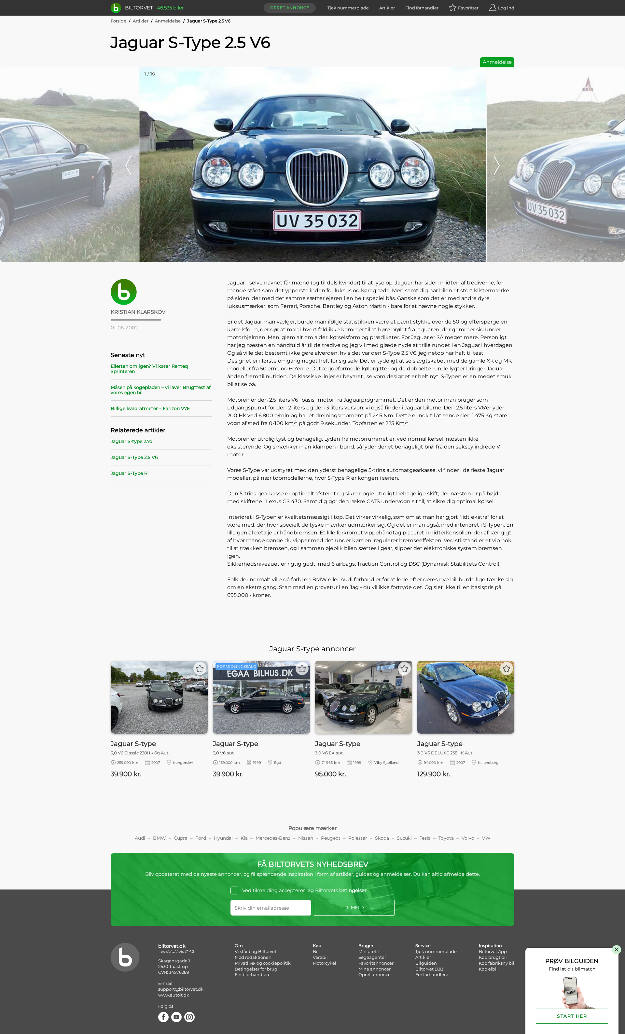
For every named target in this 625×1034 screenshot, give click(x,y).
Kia (244, 838)
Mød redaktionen (253, 957)
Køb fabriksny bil (496, 963)
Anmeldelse (168, 20)
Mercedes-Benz (273, 838)
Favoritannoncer (376, 963)
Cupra (181, 838)
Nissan (305, 838)
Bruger (365, 945)
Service (423, 945)
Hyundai (223, 838)
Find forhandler (421, 7)
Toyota (446, 838)
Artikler (387, 7)
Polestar (357, 838)
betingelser (353, 890)
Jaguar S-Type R (129, 473)
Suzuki (404, 838)
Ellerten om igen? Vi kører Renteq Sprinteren (149, 368)
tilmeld (354, 907)
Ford (200, 838)
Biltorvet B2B (429, 969)
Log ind (506, 7)
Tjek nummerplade (348, 7)
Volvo (468, 838)
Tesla (425, 838)
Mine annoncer (374, 969)
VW (486, 838)
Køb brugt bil (493, 957)
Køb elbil (488, 969)
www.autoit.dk (173, 995)
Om (239, 945)
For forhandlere (431, 974)
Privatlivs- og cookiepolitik (263, 963)
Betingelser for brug (256, 969)
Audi (140, 838)
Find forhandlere (253, 974)
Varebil (320, 957)
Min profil (368, 951)
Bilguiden (426, 963)
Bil (316, 951)
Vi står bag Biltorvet (255, 951)
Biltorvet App (493, 951)
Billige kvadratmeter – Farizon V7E (150, 408)
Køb (317, 945)
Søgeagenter (372, 957)
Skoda (382, 838)
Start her (572, 1016)
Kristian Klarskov (138, 312)
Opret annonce (289, 7)
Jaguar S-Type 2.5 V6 (134, 457)
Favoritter (468, 7)
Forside (118, 20)
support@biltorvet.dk (180, 989)
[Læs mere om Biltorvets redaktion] (161, 292)
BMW (159, 838)
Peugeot (330, 838)
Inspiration (490, 945)
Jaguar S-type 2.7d (131, 441)
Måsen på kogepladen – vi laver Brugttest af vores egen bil (161, 389)
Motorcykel (324, 963)
